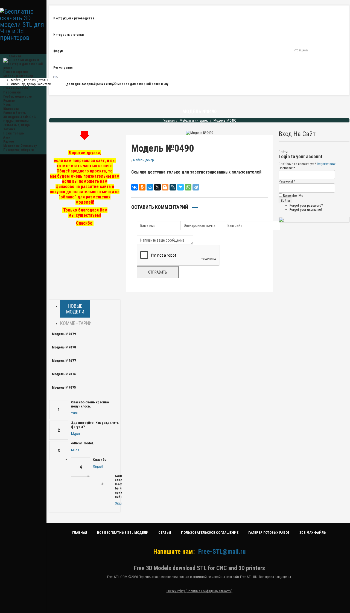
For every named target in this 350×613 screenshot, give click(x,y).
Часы (7, 105)
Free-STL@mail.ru (222, 551)
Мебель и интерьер (18, 76)
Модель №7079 (64, 334)
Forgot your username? (306, 209)
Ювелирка (11, 109)
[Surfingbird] (180, 187)
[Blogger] (165, 187)
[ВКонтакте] (134, 187)
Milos (75, 450)
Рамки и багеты (15, 113)
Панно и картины (15, 72)
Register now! (326, 164)
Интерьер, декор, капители (31, 84)
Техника (9, 129)
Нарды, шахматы (16, 121)
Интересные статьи (68, 35)
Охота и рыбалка (15, 88)
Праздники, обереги (18, 150)
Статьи (164, 532)
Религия (9, 100)
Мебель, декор (143, 160)
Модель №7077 (64, 361)
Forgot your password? (306, 205)
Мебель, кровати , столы (29, 80)
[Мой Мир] (150, 187)
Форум (58, 51)
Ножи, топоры (14, 133)
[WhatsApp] (188, 187)
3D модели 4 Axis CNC (19, 117)
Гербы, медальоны (18, 96)
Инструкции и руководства (73, 18)
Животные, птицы (16, 125)
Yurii (74, 413)
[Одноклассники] (142, 187)
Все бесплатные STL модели (122, 532)
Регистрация (62, 67)
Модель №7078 (64, 347)
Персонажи (12, 92)
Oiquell (98, 466)
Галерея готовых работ (269, 532)
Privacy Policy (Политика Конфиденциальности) (199, 591)
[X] (157, 187)
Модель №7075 (64, 387)
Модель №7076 (64, 374)
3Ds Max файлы (312, 532)
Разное (8, 141)
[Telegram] (195, 187)
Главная (169, 120)
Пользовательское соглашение (209, 532)
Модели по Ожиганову (20, 146)
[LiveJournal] (173, 187)
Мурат (75, 434)
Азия (6, 137)
